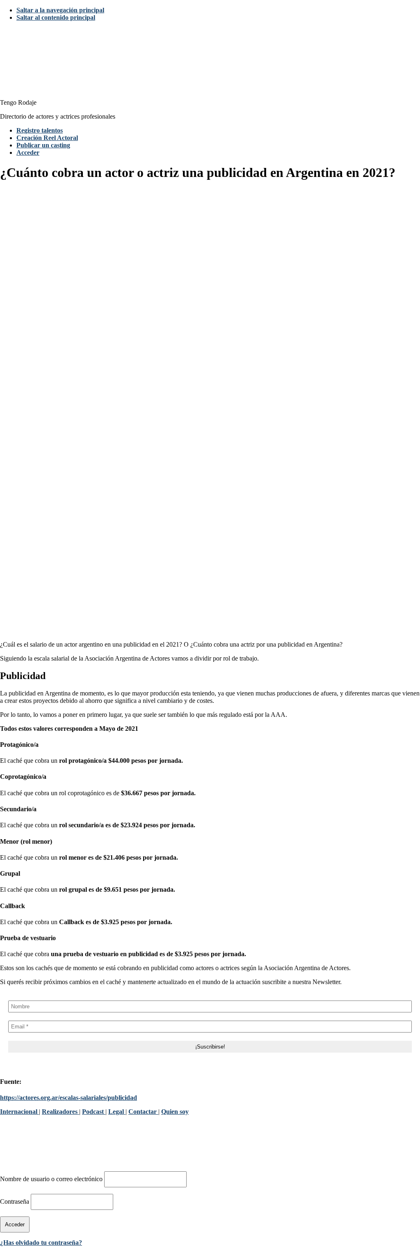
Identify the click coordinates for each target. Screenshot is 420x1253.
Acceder (27, 152)
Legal (117, 1111)
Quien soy (175, 1111)
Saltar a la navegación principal (60, 10)
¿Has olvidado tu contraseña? (41, 1242)
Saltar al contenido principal (55, 17)
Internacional (19, 1111)
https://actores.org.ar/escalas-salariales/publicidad (68, 1097)
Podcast (93, 1111)
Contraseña (14, 1201)
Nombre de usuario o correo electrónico (51, 1178)
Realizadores (60, 1111)
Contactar (143, 1111)
